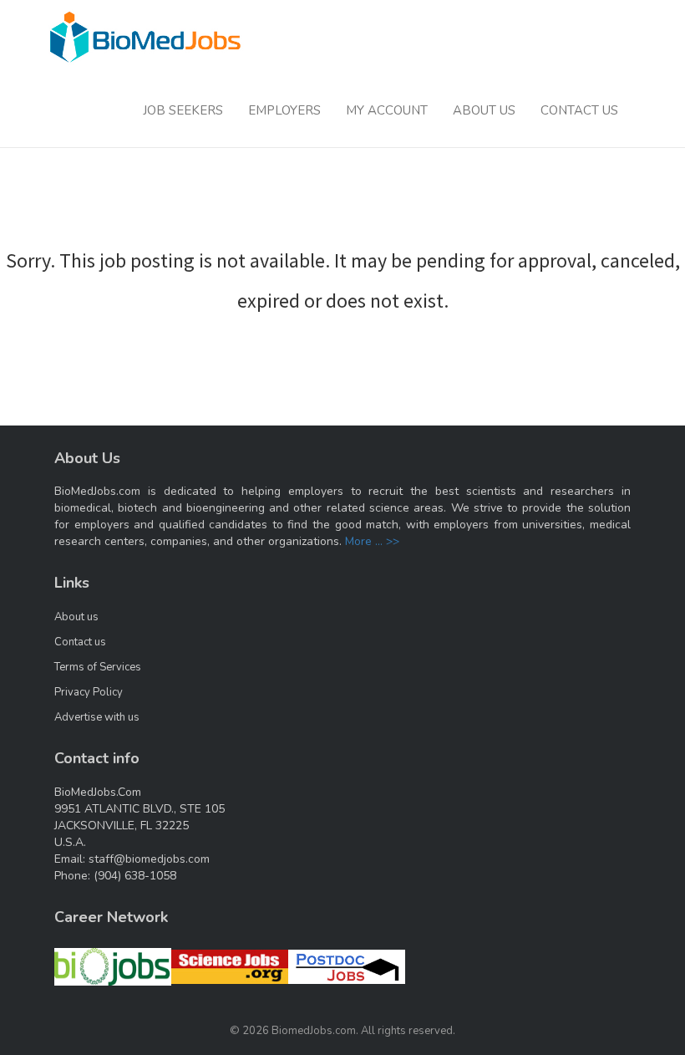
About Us (484, 110)
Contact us (80, 642)
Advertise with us (97, 717)
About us (76, 616)
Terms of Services (97, 667)
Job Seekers (183, 110)
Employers (284, 110)
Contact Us (579, 110)
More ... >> (372, 541)
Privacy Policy (88, 692)
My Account (387, 110)
